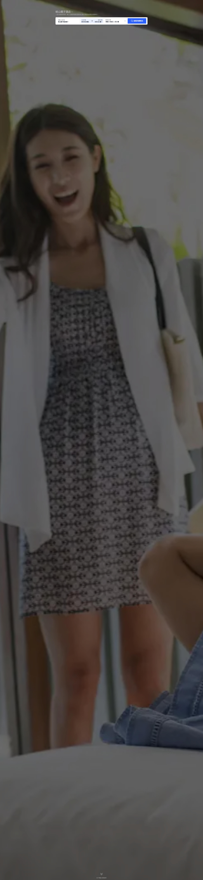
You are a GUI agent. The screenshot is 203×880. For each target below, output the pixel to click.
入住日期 (83, 20)
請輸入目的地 (61, 20)
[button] (169, 2)
